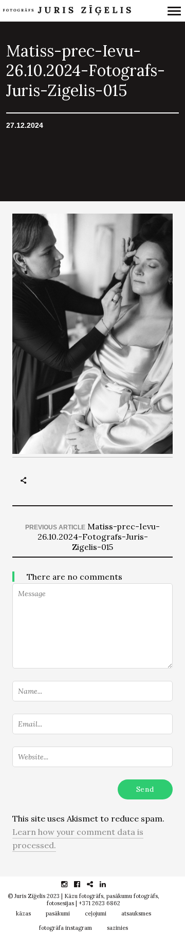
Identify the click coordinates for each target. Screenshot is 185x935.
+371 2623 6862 (99, 903)
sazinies (117, 927)
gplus (95, 884)
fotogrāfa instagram (65, 927)
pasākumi (58, 913)
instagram (69, 884)
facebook (82, 884)
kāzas (23, 913)
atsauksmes (136, 913)
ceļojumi (95, 913)
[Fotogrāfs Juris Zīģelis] (66, 11)
